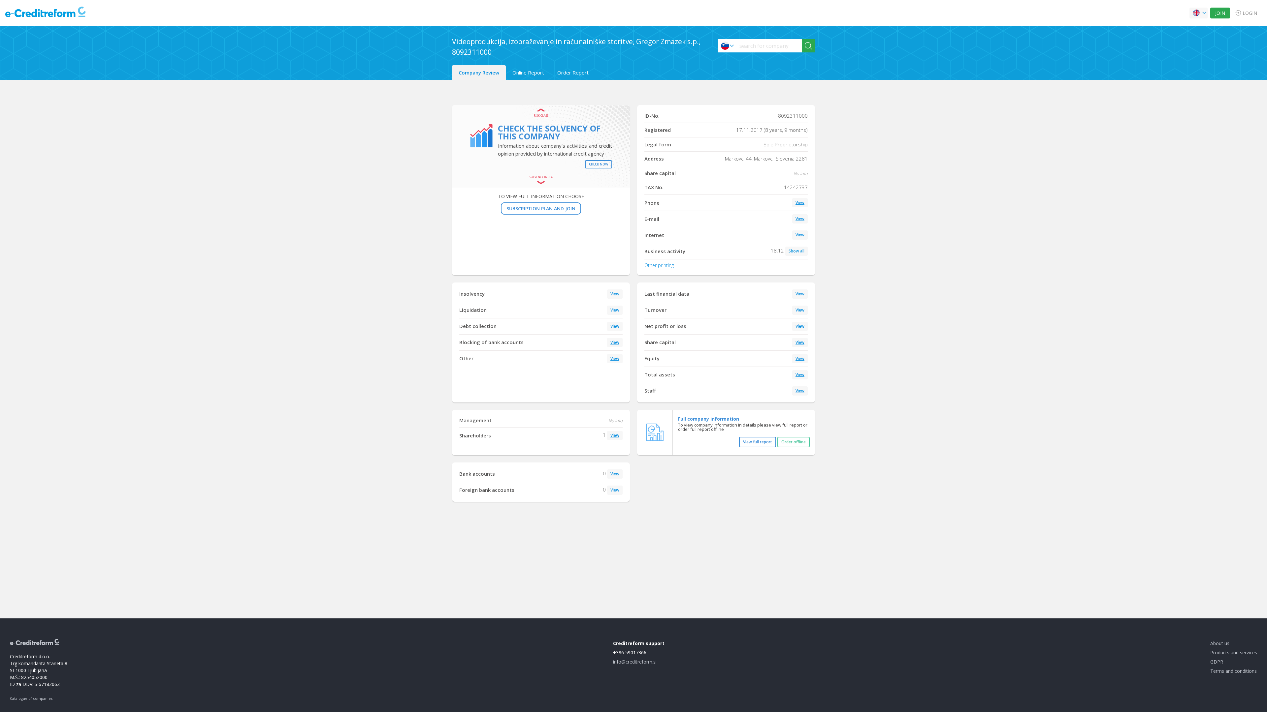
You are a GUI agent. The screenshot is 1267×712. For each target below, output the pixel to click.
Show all (796, 251)
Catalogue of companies (31, 698)
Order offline (793, 442)
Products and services (1233, 652)
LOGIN (1250, 13)
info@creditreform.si (635, 662)
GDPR (1216, 662)
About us (1219, 643)
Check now (598, 164)
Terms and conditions (1233, 671)
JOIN (1220, 13)
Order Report (573, 72)
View (800, 202)
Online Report (528, 72)
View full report (757, 442)
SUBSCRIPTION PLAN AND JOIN (540, 208)
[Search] (808, 45)
